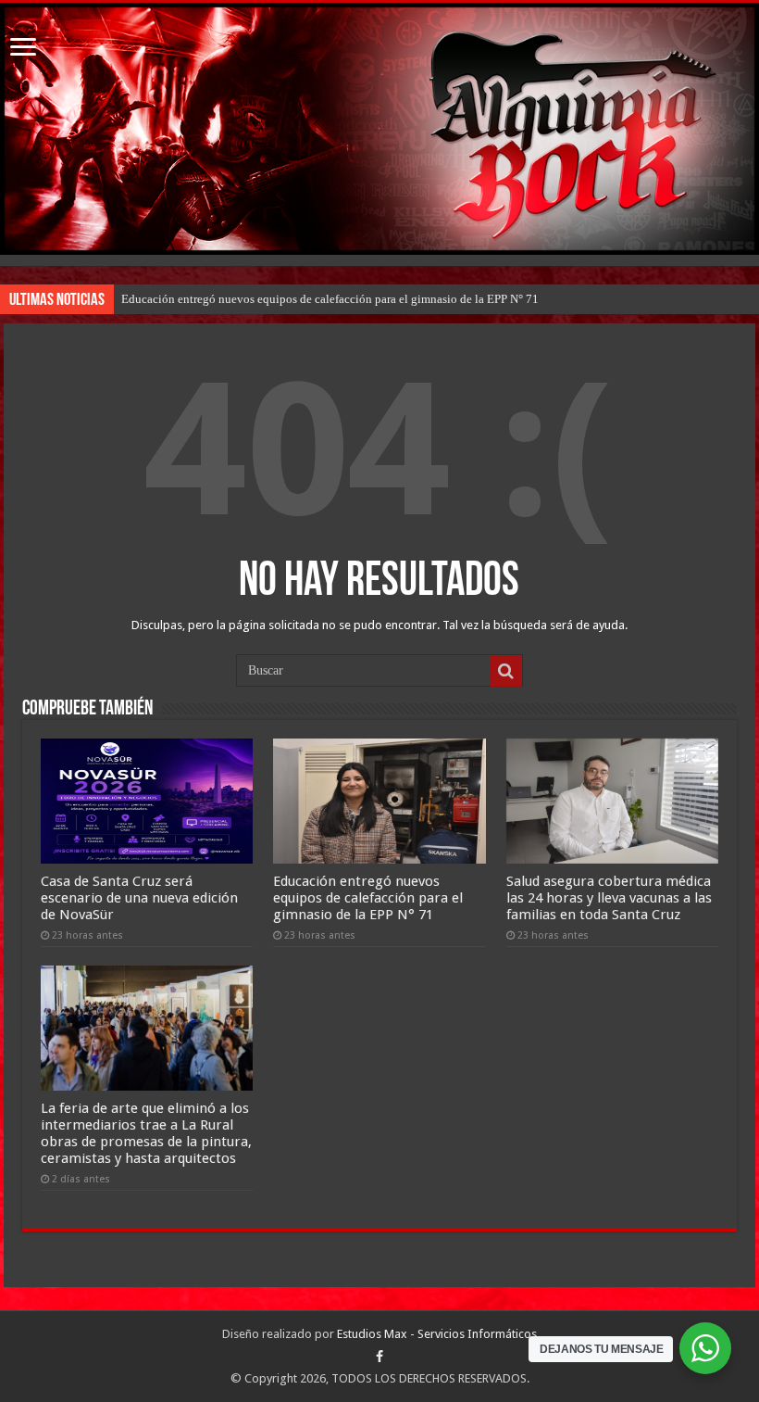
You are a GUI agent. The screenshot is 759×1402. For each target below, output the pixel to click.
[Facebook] (379, 1356)
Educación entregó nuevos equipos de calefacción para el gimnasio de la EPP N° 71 (330, 299)
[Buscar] (506, 671)
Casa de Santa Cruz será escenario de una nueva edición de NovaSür (139, 898)
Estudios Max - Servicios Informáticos (437, 1334)
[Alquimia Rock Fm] (379, 129)
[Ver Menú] (23, 48)
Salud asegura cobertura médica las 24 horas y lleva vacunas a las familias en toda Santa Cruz (609, 898)
